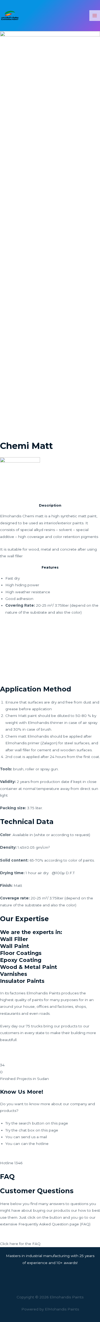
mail (43, 1137)
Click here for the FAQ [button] (20, 1244)
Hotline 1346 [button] (11, 1163)
